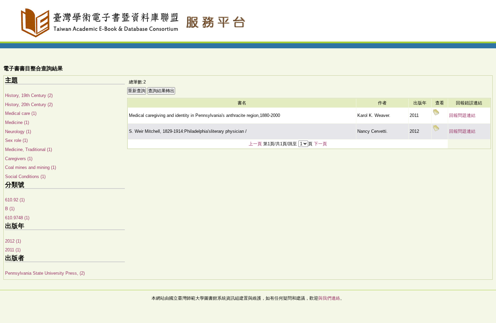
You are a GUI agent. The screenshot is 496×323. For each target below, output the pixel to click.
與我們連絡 (329, 298)
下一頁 (320, 143)
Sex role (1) (16, 140)
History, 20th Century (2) (29, 104)
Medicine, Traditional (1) (28, 149)
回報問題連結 (462, 115)
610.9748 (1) (17, 217)
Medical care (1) (20, 113)
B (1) (10, 208)
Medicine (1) (17, 122)
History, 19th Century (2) (29, 95)
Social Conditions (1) (25, 176)
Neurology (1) (18, 131)
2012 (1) (13, 241)
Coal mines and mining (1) (30, 167)
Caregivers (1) (18, 158)
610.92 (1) (15, 199)
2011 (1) (13, 249)
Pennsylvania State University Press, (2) (45, 273)
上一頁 (255, 143)
